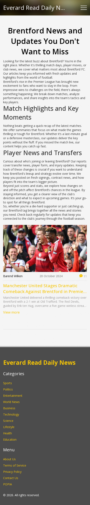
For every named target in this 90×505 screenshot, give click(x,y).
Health (7, 433)
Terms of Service (14, 465)
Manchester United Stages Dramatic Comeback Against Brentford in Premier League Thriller (44, 289)
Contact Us (10, 478)
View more (11, 312)
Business (9, 408)
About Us (9, 459)
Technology (11, 414)
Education (10, 439)
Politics (8, 389)
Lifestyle (8, 427)
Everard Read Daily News (34, 7)
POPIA (7, 484)
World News (11, 402)
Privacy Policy (12, 472)
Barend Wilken (13, 276)
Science (8, 421)
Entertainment (12, 396)
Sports (7, 383)
